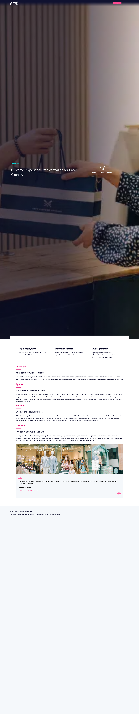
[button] (48, 3)
